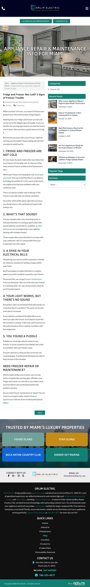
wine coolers (21, 499)
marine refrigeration (43, 499)
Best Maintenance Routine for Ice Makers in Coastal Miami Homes (71, 130)
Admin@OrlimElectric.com (74, 476)
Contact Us (61, 21)
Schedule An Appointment (36, 21)
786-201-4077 (53, 512)
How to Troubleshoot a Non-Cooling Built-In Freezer (70, 114)
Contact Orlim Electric (36, 512)
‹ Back (39, 413)
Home (7, 83)
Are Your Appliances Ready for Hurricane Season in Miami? (71, 146)
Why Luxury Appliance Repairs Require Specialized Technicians (72, 102)
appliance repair (38, 493)
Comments (20, 105)
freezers (78, 496)
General (8, 105)
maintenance (40, 506)
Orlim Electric (34, 102)
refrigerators (69, 496)
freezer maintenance (33, 279)
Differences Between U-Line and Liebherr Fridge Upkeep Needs (72, 158)
